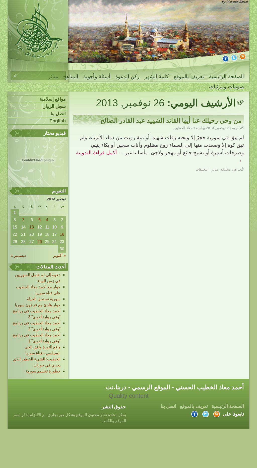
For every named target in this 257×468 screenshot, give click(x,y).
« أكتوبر (59, 255)
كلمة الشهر (157, 76)
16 (62, 234)
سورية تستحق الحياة (43, 299)
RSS (242, 56)
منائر (215, 169)
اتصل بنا (58, 113)
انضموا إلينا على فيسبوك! (225, 58)
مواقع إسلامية (53, 99)
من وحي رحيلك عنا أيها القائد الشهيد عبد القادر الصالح (170, 120)
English (57, 120)
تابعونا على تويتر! (234, 57)
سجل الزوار (54, 106)
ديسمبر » (18, 255)
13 (31, 227)
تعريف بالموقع (189, 76)
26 (39, 242)
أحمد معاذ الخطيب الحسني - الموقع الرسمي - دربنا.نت (38, 30)
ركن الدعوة (127, 76)
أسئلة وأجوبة (96, 76)
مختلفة (226, 169)
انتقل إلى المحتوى (248, 76)
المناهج (70, 76)
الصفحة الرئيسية (226, 76)
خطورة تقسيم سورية (43, 371)
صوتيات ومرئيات (226, 86)
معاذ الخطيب (183, 128)
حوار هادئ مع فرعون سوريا (37, 305)
